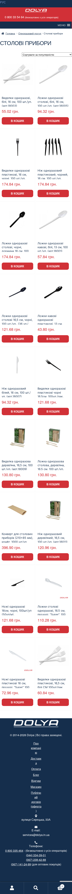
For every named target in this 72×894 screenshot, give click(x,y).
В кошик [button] (17, 121)
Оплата (36, 769)
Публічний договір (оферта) (36, 802)
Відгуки (36, 781)
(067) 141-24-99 (21, 864)
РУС (3, 2)
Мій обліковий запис (12, 888)
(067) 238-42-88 (36, 860)
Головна (10, 33)
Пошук (36, 888)
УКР (9, 2)
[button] (62, 25)
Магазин (36, 787)
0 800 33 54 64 (31, 17)
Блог (36, 775)
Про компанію (36, 748)
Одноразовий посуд (29, 33)
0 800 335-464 (14, 851)
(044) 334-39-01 (36, 855)
